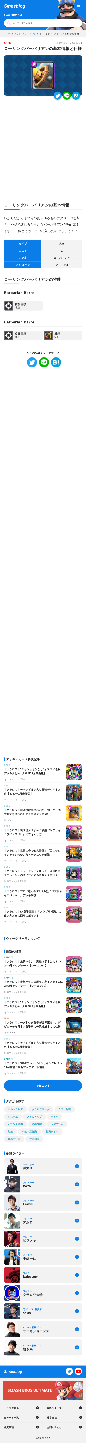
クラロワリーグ (40, 1109)
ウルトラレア (15, 1109)
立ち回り (34, 1139)
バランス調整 (15, 1124)
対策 (10, 1131)
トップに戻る (11, 1408)
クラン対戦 (64, 1109)
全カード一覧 (11, 1417)
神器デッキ (14, 1139)
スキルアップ (34, 1116)
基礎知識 (37, 1124)
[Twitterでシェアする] (58, 96)
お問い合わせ (54, 1427)
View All (43, 1086)
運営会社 (52, 1417)
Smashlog (14, 6)
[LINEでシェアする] (67, 96)
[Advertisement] (43, 145)
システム (13, 1116)
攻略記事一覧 (54, 1408)
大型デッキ (57, 1124)
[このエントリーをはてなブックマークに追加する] (76, 96)
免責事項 (9, 1427)
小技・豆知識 (29, 1131)
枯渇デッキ (52, 1131)
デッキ (54, 1116)
